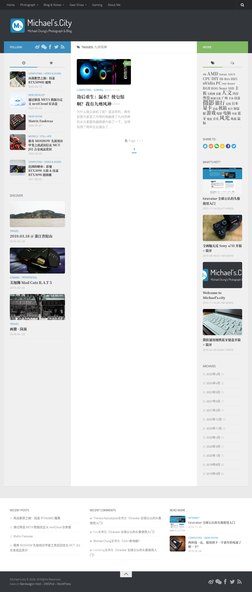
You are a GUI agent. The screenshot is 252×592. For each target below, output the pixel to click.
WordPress (64, 584)
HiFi (234, 79)
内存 (236, 93)
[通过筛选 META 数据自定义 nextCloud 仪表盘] (18, 101)
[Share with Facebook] (228, 146)
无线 (228, 103)
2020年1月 (213, 455)
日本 (235, 103)
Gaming (97, 5)
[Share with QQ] (205, 146)
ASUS (231, 74)
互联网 (211, 93)
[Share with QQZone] (222, 146)
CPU (207, 78)
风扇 (233, 119)
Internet (193, 517)
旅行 (220, 102)
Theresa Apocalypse (105, 518)
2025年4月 (213, 374)
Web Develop (36, 94)
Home (11, 5)
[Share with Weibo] (211, 146)
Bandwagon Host (30, 584)
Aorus (223, 74)
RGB (206, 88)
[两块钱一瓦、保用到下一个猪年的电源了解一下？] (177, 543)
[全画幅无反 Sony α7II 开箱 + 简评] (222, 228)
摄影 (208, 102)
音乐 (216, 119)
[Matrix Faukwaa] (18, 122)
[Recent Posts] (23, 63)
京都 (218, 93)
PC (218, 83)
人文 (227, 92)
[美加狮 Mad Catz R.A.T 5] (37, 261)
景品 (215, 108)
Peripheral (29, 277)
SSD (231, 88)
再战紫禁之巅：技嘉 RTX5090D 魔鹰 (36, 518)
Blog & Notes (52, 5)
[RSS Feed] (62, 47)
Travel (14, 231)
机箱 (223, 108)
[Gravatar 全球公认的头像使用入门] (222, 181)
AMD (212, 73)
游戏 (211, 112)
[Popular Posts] (51, 63)
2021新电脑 (130, 541)
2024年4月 (213, 383)
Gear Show (76, 5)
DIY (215, 78)
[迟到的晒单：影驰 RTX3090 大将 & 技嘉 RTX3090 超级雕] (18, 168)
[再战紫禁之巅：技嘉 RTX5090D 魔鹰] (18, 79)
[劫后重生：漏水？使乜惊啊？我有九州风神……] (104, 72)
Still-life (45, 136)
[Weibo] (37, 47)
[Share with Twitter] (234, 146)
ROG (214, 88)
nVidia (209, 83)
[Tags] (212, 63)
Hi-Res (225, 79)
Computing (84, 90)
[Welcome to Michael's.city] (222, 275)
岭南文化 (216, 98)
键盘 (209, 119)
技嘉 (237, 98)
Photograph (27, 5)
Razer (231, 83)
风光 (225, 117)
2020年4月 (213, 437)
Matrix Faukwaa (23, 536)
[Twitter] (56, 47)
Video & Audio (52, 73)
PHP (224, 83)
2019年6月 (213, 473)
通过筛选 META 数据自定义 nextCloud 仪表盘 (42, 527)
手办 (230, 98)
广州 (225, 98)
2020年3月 (213, 446)
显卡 (207, 107)
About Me (114, 5)
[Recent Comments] (232, 63)
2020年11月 (214, 428)
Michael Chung (102, 541)
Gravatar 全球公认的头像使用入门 (131, 532)
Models (33, 136)
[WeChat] (43, 47)
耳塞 (234, 113)
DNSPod (49, 584)
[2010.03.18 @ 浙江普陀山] (37, 214)
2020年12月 (214, 419)
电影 (219, 113)
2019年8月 (213, 464)
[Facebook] (50, 47)
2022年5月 (213, 392)
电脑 (227, 113)
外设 (206, 97)
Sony (223, 88)
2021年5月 (213, 401)
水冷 (230, 108)
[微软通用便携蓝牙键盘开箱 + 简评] (222, 322)
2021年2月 (213, 410)
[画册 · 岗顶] (37, 307)
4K (204, 74)
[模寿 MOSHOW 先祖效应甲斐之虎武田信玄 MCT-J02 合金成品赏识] (18, 142)
